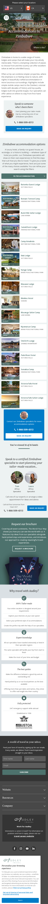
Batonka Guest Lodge (30, 184)
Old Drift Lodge (27, 341)
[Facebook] (14, 848)
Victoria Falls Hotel (29, 383)
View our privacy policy (22, 888)
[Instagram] (21, 848)
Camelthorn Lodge (29, 227)
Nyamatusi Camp (28, 326)
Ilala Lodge (25, 255)
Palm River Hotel (28, 355)
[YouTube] (27, 848)
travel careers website (24, 836)
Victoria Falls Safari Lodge (32, 398)
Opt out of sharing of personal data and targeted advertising (18, 893)
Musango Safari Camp (30, 312)
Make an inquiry (24, 128)
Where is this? (39, 47)
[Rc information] (15, 199)
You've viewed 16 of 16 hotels (24, 445)
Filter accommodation (24, 176)
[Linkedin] (33, 848)
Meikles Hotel (27, 298)
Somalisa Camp (27, 369)
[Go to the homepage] (24, 17)
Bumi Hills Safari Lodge (31, 213)
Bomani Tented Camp (30, 198)
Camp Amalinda (27, 241)
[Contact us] (6, 17)
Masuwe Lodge (27, 284)
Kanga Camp (26, 270)
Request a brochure (24, 549)
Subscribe (24, 772)
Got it (20, 900)
